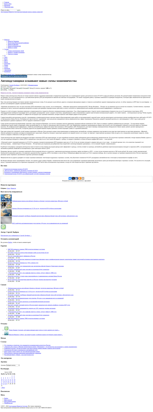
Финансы (7, 68)
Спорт (6, 66)
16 (14, 380)
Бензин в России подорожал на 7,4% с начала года (23, 262)
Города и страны (13, 54)
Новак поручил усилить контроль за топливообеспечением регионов (29, 301)
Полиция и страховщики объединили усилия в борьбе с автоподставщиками (27, 172)
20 (8, 382)
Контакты (7, 5)
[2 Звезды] (10, 88)
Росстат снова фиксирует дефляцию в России (21, 256)
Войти (10, 242)
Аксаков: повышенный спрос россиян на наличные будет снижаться (28, 269)
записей (8, 400)
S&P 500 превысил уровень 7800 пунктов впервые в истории (26, 249)
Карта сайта (7, 4)
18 (4, 382)
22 (12, 382)
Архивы (3, 365)
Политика (7, 63)
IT (5, 55)
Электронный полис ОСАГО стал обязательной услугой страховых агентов (27, 174)
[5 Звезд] (30, 88)
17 (1, 382)
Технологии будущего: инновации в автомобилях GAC (21, 350)
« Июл (3, 387)
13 (8, 380)
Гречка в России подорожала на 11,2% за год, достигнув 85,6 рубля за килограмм (36, 208)
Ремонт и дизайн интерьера (16, 52)
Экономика (7, 70)
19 (6, 382)
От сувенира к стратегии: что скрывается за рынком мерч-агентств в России (27, 345)
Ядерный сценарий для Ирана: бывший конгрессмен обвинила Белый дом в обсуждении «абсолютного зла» (45, 216)
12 (6, 380)
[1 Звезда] (4, 88)
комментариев (10, 401)
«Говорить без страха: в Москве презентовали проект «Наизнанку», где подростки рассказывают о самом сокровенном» (40, 347)
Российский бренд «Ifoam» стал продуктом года (19, 354)
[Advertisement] (54, 25)
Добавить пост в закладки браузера (13, 76)
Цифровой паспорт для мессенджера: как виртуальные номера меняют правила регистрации (32, 348)
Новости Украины (13, 41)
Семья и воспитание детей (16, 51)
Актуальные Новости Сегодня (22, 12)
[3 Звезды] (17, 88)
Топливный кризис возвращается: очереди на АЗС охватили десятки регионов (31, 308)
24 (1, 383)
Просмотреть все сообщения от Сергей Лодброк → (16, 235)
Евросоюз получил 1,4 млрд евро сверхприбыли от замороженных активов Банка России (35, 276)
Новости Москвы (13, 44)
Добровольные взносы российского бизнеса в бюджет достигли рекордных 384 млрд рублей (40, 201)
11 (4, 380)
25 (4, 383)
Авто (5, 57)
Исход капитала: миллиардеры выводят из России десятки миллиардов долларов (32, 279)
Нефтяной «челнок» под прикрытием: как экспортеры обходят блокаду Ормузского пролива (36, 266)
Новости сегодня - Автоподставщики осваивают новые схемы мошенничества (24, 93)
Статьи (6, 49)
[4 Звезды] (24, 88)
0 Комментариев (33, 85)
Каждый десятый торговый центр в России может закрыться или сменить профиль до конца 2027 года (39, 305)
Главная (6, 2)
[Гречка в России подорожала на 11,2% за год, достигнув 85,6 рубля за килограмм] (6, 208)
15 (12, 380)
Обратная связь (8, 7)
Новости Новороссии (14, 46)
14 (10, 380)
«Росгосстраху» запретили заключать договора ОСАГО (21, 170)
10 (1, 380)
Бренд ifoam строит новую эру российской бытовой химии (22, 351)
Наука (6, 62)
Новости (6, 39)
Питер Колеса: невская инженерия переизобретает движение (22, 353)
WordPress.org (8, 403)
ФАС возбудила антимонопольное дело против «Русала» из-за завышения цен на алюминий (40, 223)
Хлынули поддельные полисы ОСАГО (16, 169)
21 (10, 382)
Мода (6, 60)
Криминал (7, 71)
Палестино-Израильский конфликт (18, 43)
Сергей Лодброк (14, 85)
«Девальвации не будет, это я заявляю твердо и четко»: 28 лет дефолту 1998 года (32, 273)
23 (14, 382)
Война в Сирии (12, 47)
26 (6, 383)
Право (6, 65)
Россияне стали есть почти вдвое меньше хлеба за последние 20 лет (28, 252)
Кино (6, 59)
